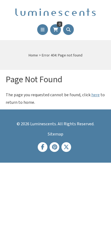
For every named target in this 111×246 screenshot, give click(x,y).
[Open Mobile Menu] (42, 29)
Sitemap (55, 134)
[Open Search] (68, 29)
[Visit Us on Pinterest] (54, 147)
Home (33, 55)
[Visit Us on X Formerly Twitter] (66, 147)
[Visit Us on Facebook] (42, 147)
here (95, 95)
